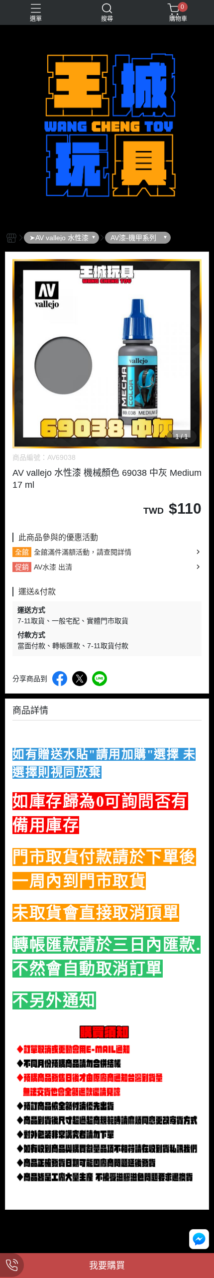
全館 (22, 552)
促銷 (22, 567)
